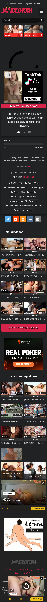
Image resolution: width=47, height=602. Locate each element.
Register (36, 3)
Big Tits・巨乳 (17, 183)
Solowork (20, 210)
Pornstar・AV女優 (19, 201)
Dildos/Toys (24, 188)
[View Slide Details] (12, 470)
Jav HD (33, 192)
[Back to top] (39, 594)
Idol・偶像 (38, 188)
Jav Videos (9, 570)
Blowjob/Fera (33, 183)
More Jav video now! (25, 106)
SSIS (31, 210)
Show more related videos (23, 327)
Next (43, 470)
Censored (11, 188)
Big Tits (34, 201)
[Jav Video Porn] (21, 10)
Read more (22, 166)
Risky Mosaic (27, 206)
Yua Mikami (28, 177)
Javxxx (33, 197)
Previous (4, 470)
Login (27, 3)
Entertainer (13, 206)
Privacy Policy (25, 570)
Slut (39, 206)
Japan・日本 (19, 192)
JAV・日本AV (19, 197)
